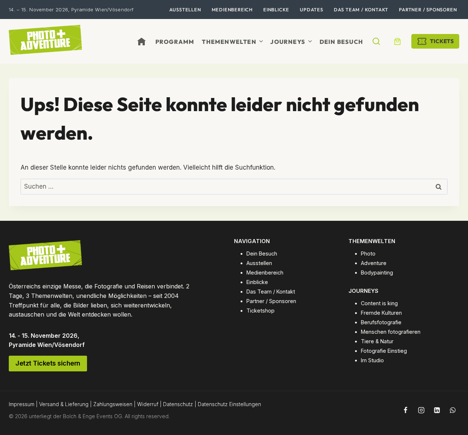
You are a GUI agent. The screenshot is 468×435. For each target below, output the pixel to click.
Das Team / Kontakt (361, 9)
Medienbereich (232, 9)
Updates (311, 9)
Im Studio (372, 360)
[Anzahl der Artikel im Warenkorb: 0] (397, 41)
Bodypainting (377, 272)
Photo (368, 253)
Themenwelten (229, 41)
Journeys (287, 41)
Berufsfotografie (381, 322)
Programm (175, 41)
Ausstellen (185, 9)
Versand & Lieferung (63, 404)
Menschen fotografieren (390, 332)
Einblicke (276, 9)
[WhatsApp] (452, 410)
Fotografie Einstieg (384, 351)
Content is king (379, 303)
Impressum (21, 404)
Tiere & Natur (377, 341)
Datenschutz (178, 404)
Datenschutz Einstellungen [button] (229, 404)
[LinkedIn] (437, 410)
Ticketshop (260, 310)
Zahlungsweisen (112, 404)
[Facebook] (405, 410)
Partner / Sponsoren (428, 9)
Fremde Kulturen (381, 313)
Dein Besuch (341, 41)
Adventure (373, 263)
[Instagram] (421, 410)
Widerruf (147, 404)
